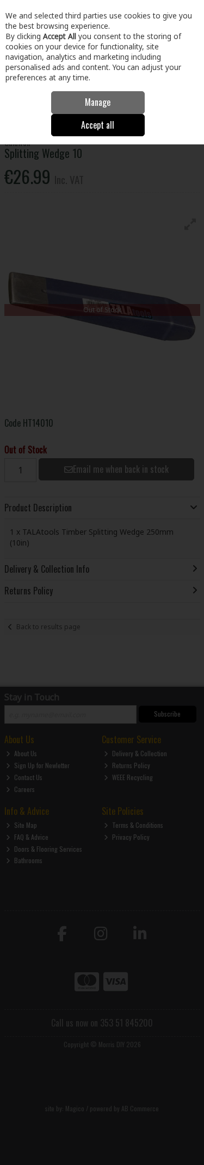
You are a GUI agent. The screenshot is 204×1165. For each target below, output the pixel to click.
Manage (97, 102)
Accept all (97, 124)
